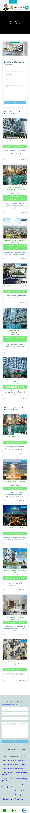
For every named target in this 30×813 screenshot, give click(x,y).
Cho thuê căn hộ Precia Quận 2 (15, 528)
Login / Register (13, 1)
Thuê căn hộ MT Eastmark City (15, 437)
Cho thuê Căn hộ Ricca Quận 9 (15, 617)
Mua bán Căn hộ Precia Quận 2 (15, 240)
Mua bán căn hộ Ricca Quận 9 (13, 768)
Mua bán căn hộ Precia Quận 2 (14, 764)
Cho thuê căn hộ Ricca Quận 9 (13, 799)
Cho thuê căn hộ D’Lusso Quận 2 (14, 791)
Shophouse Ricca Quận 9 (15, 141)
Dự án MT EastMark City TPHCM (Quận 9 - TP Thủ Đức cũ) (15, 189)
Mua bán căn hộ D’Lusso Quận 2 (14, 760)
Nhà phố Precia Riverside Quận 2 (15, 286)
